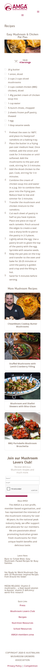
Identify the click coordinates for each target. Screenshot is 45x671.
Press (22, 605)
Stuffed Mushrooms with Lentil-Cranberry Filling (22, 365)
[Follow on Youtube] (29, 640)
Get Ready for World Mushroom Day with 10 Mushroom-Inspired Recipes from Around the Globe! (21, 574)
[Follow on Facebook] (16, 640)
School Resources (22, 628)
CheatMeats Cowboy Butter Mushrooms (22, 325)
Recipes (23, 617)
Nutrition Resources (22, 622)
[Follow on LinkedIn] (24, 640)
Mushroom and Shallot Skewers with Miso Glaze (22, 405)
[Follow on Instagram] (20, 640)
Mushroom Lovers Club (22, 611)
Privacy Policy (14, 665)
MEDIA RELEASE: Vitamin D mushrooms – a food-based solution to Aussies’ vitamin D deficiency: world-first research (21, 589)
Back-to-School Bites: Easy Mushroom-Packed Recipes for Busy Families (21, 561)
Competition (31, 665)
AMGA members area (22, 634)
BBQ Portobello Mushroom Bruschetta (22, 445)
